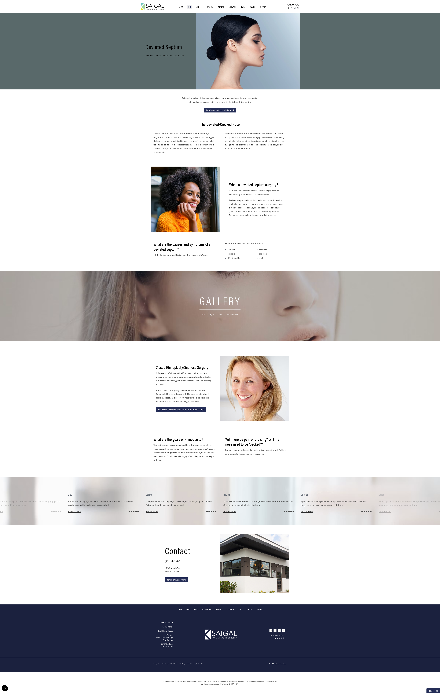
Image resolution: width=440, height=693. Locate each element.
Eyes (212, 314)
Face (197, 7)
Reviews (221, 7)
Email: (165, 631)
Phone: (166, 622)
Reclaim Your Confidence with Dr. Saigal (220, 110)
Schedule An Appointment (176, 579)
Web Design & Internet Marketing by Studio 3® (191, 664)
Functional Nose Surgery (163, 56)
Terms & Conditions (274, 664)
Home (147, 56)
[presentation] (216, 516)
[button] (5, 688)
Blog (243, 7)
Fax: (167, 627)
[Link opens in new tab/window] (288, 8)
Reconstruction (232, 314)
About (181, 7)
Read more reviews (74, 512)
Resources (232, 7)
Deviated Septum (178, 56)
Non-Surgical (208, 7)
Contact (263, 7)
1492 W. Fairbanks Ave (172, 569)
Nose (189, 7)
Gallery (252, 7)
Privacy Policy (283, 664)
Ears (220, 314)
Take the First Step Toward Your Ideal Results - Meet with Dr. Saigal (181, 409)
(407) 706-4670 (173, 561)
